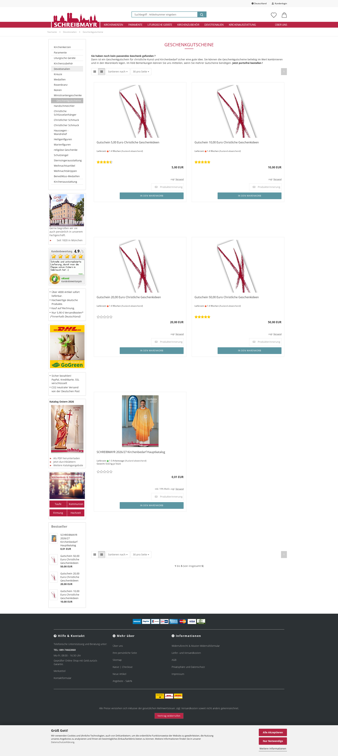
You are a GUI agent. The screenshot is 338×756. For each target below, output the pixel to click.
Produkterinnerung (171, 187)
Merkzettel (59, 671)
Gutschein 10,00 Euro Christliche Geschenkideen (227, 142)
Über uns (281, 24)
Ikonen (58, 90)
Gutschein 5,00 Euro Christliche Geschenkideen (128, 142)
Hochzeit (76, 512)
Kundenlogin (280, 3)
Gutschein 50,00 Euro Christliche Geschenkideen (227, 297)
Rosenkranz (61, 84)
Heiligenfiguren (63, 139)
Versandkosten (189, 708)
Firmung (58, 512)
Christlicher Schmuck (66, 120)
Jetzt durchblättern (62, 461)
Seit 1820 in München (66, 240)
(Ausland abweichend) (132, 151)
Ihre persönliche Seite (125, 652)
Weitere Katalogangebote (66, 465)
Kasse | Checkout (123, 667)
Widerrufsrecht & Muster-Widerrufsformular (196, 645)
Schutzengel (61, 155)
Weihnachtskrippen (65, 171)
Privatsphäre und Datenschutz (188, 667)
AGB (174, 660)
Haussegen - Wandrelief (61, 132)
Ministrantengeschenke (68, 95)
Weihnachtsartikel (64, 165)
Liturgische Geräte (160, 24)
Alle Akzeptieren (273, 732)
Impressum (178, 674)
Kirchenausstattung (242, 24)
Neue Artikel (119, 674)
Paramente (135, 24)
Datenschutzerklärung (62, 742)
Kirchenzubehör (188, 24)
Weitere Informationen (272, 748)
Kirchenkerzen (113, 24)
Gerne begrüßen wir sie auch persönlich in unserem (66, 229)
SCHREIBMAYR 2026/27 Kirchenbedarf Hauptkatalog (131, 452)
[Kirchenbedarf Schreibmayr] (75, 14)
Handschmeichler (64, 105)
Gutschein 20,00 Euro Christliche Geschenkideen (129, 297)
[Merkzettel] (273, 14)
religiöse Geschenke (65, 149)
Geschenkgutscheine (69, 100)
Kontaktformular (62, 678)
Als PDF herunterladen (64, 458)
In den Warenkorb (151, 195)
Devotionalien (214, 24)
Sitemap (117, 660)
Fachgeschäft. (57, 235)
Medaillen (60, 79)
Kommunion (76, 504)
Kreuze (58, 74)
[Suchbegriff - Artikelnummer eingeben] (201, 14)
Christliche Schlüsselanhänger (65, 112)
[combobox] (118, 71)
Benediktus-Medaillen (67, 176)
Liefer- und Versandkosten (186, 652)
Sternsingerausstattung (68, 160)
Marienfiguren (62, 144)
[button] (284, 14)
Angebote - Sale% (122, 681)
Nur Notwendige (273, 741)
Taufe (58, 504)
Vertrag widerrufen (169, 715)
